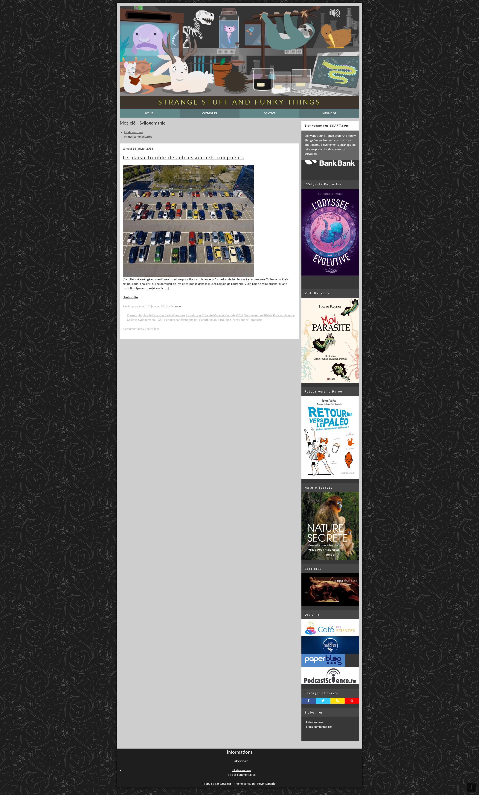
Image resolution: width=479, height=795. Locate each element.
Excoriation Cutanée (199, 315)
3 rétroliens (151, 328)
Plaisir (268, 315)
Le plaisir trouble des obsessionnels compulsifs (183, 157)
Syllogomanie (146, 319)
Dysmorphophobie (139, 315)
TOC (159, 319)
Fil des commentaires (138, 136)
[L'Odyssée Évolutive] (330, 232)
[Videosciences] (330, 675)
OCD (239, 315)
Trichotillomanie (208, 319)
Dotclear (225, 783)
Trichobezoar (171, 319)
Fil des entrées (133, 132)
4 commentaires (133, 328)
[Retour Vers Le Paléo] (330, 437)
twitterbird (323, 701)
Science (176, 306)
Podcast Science (284, 315)
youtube (351, 701)
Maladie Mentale (224, 315)
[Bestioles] (330, 589)
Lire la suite (130, 297)
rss (337, 701)
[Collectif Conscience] (330, 645)
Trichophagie (189, 319)
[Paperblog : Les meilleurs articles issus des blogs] (330, 660)
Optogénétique (253, 315)
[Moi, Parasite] (330, 340)
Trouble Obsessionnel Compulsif (241, 319)
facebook (308, 701)
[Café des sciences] (330, 627)
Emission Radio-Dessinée (168, 315)
